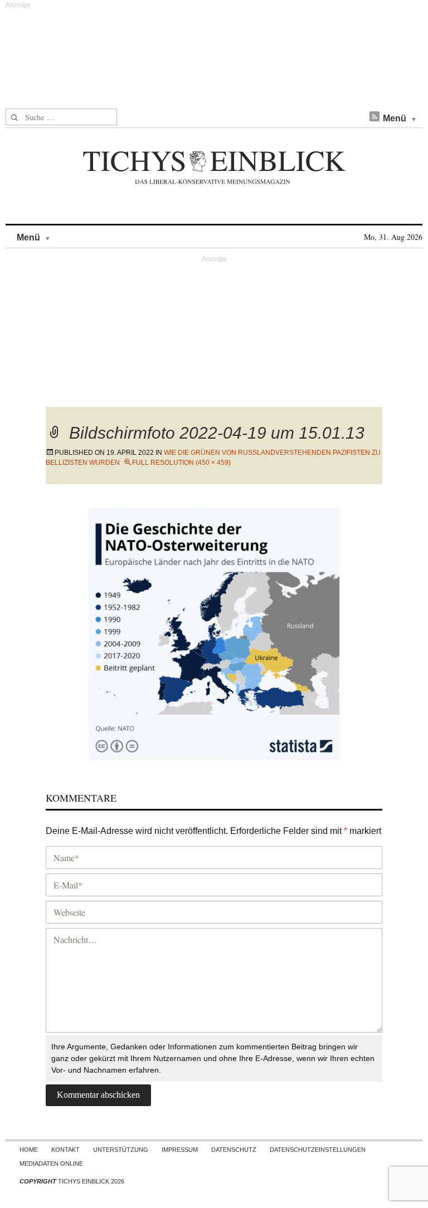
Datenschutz (233, 1149)
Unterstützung (120, 1149)
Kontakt (65, 1149)
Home (29, 1149)
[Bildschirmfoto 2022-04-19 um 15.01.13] (214, 633)
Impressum (180, 1149)
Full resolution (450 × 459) (181, 462)
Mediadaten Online (51, 1163)
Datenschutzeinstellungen (318, 1149)
